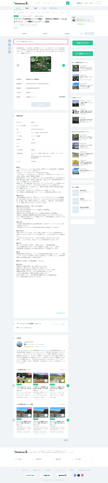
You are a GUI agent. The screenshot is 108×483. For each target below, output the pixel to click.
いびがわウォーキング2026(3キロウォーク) (86, 146)
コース (44, 8)
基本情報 (24, 33)
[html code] (9, 51)
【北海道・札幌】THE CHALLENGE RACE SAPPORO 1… (86, 111)
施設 (36, 8)
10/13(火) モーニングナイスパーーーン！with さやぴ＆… (86, 68)
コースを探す (78, 459)
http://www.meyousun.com (37, 129)
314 (89, 20)
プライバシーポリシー (60, 470)
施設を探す (58, 459)
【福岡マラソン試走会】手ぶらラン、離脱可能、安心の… (86, 162)
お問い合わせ (25, 470)
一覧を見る (62, 369)
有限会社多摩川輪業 (84, 207)
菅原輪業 (82, 198)
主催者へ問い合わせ (83, 43)
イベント (18, 8)
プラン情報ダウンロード (82, 53)
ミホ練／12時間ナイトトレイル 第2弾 (86, 103)
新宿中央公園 (83, 190)
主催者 (26, 8)
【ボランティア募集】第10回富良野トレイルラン (86, 154)
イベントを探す (18, 459)
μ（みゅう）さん (79, 18)
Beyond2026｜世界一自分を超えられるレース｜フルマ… (86, 120)
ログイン (91, 3)
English (99, 3)
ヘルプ (86, 3)
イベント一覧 (20, 12)
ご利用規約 (48, 470)
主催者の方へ (80, 3)
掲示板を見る (80, 24)
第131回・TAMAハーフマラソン (86, 77)
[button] (33, 73)
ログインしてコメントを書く (58, 324)
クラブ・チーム (53, 8)
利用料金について (37, 470)
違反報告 (66, 440)
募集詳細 (45, 33)
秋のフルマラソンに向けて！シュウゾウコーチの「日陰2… (86, 137)
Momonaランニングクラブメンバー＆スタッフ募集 (86, 86)
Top (14, 12)
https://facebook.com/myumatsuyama (35, 344)
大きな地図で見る (60, 313)
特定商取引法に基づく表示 (84, 470)
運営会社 (72, 470)
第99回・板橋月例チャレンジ (86, 170)
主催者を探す (39, 459)
